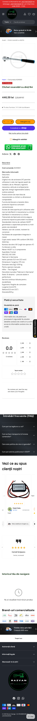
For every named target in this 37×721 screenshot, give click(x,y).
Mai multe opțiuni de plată (18, 133)
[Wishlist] (29, 14)
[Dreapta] (34, 547)
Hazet (4, 80)
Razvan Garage (11, 714)
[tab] (6, 162)
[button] (33, 14)
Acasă (4, 40)
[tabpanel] (18, 230)
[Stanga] (2, 547)
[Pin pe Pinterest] (19, 154)
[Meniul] (3, 14)
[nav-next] (33, 496)
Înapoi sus (18, 638)
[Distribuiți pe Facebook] (15, 154)
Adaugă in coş (25, 122)
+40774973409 (26, 2)
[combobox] (18, 22)
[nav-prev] (4, 496)
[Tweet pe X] (10, 154)
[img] (9, 353)
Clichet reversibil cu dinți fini (16, 40)
